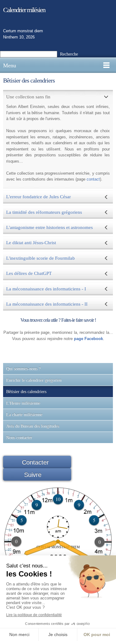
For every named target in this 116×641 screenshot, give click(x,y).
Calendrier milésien (24, 10)
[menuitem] (58, 368)
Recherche (69, 54)
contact (93, 179)
